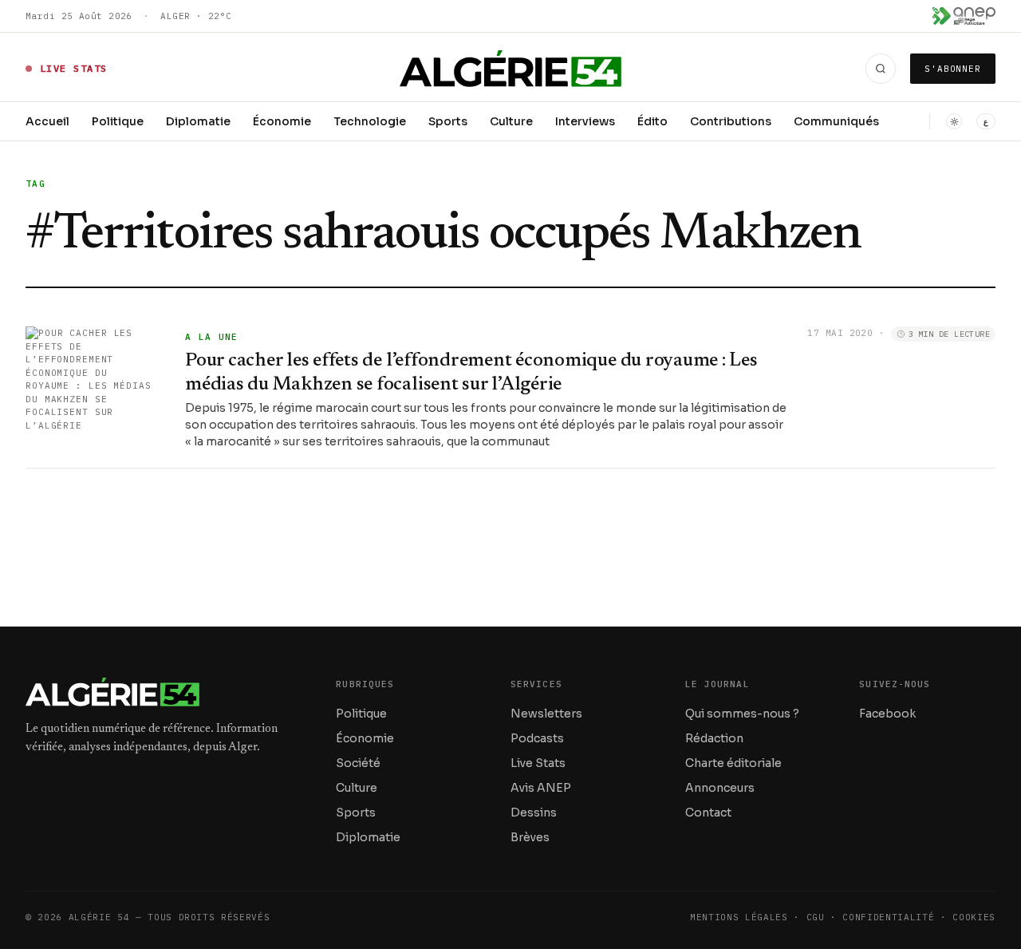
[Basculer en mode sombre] (954, 121)
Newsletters (546, 713)
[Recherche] (880, 68)
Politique (118, 121)
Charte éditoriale (733, 763)
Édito (652, 121)
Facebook (887, 713)
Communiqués (836, 121)
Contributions (730, 121)
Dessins (533, 812)
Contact (708, 812)
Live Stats (538, 763)
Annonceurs (720, 788)
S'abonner (952, 68)
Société (358, 763)
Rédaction (714, 738)
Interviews (585, 121)
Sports (447, 121)
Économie (282, 121)
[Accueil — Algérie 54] (511, 68)
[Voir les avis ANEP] (963, 16)
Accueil (47, 121)
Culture (511, 121)
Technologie (369, 121)
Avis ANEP (540, 788)
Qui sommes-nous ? (742, 713)
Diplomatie (198, 121)
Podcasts (537, 738)
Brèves (530, 837)
